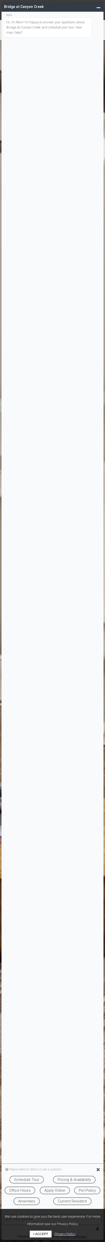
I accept (40, 1234)
